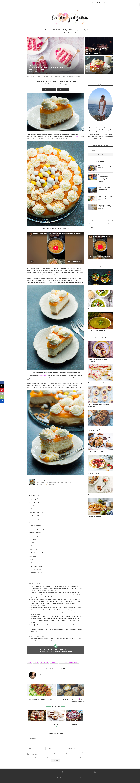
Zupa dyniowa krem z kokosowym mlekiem (100, 287)
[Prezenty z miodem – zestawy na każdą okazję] (92, 198)
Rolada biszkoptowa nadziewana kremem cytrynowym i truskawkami (97, 68)
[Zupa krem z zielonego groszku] (100, 320)
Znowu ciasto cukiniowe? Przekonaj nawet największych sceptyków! (100, 429)
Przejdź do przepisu (49, 89)
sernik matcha (54, 662)
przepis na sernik (44, 662)
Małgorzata (54, 86)
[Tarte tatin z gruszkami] (100, 506)
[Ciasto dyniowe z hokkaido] (100, 441)
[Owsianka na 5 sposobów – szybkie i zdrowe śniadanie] (92, 207)
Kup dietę (89, 2)
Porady (56, 2)
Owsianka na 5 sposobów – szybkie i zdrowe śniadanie (104, 206)
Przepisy (64, 2)
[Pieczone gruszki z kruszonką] (100, 484)
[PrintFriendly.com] (2, 397)
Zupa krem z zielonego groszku (97, 330)
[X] (2, 386)
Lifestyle (99, 220)
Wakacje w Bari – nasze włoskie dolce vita (104, 188)
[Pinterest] (70, 32)
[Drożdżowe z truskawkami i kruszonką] (100, 372)
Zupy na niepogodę (93, 308)
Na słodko (46, 76)
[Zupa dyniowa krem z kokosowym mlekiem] (100, 277)
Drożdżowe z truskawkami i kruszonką (99, 383)
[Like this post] (58, 668)
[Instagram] (99, 2)
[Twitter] (97, 2)
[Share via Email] (64, 668)
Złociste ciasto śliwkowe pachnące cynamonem (97, 360)
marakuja (36, 662)
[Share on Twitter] (61, 668)
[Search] (106, 2)
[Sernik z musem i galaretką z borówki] (37, 715)
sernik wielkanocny (73, 662)
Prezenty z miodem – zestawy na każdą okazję (105, 197)
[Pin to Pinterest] (63, 668)
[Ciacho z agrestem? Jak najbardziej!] (74, 715)
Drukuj (79, 480)
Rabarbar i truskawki (94, 473)
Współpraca (80, 2)
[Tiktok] (104, 2)
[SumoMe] (2, 401)
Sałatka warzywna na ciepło (105, 166)
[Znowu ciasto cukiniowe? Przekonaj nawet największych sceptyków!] (100, 418)
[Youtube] (102, 2)
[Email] (2, 393)
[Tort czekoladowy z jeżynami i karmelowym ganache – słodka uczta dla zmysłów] (99, 46)
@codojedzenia (68, 651)
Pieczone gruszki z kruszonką (96, 494)
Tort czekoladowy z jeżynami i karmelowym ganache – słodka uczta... (97, 50)
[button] (30, 55)
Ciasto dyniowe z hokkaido (95, 451)
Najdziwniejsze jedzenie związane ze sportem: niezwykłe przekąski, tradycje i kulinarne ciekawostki (104, 178)
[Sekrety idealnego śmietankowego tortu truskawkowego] (55, 55)
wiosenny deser (42, 375)
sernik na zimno (63, 662)
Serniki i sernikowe (55, 76)
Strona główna (39, 2)
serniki (77, 136)
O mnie (71, 2)
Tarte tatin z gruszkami (94, 516)
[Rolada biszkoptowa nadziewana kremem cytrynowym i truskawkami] (99, 65)
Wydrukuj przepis (64, 89)
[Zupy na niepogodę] (100, 298)
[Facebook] (64, 32)
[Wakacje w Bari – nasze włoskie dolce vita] (92, 190)
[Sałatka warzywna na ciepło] (92, 168)
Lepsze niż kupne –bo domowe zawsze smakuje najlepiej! (98, 405)
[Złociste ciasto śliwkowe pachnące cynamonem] (100, 349)
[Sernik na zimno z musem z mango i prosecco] (56, 715)
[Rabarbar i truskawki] (100, 463)
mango (29, 662)
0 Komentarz (38, 71)
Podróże (49, 2)
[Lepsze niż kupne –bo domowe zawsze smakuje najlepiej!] (100, 394)
